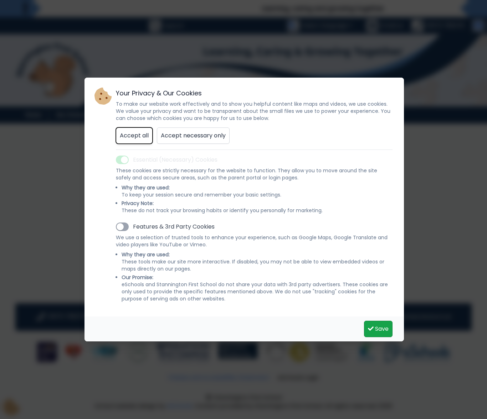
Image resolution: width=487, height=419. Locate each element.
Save (381, 329)
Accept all (134, 135)
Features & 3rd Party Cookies (174, 226)
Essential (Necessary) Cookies (175, 160)
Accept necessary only (193, 135)
